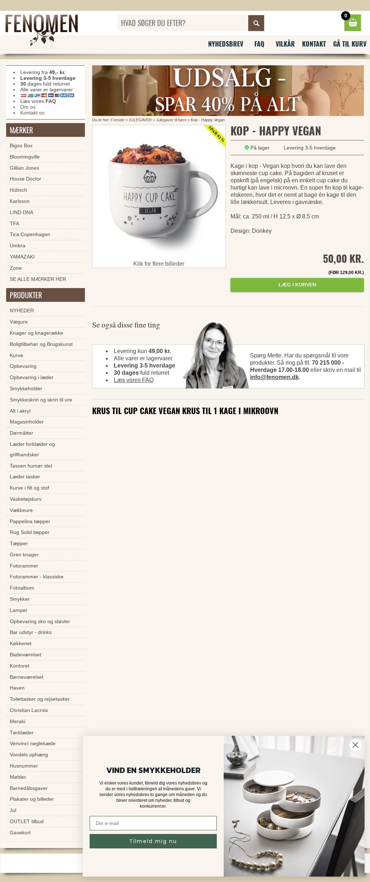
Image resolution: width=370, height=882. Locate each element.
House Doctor (25, 179)
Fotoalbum (22, 588)
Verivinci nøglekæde (33, 743)
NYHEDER (22, 310)
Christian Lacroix (29, 710)
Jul (13, 810)
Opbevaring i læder (31, 377)
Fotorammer (24, 566)
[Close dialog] (355, 745)
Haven (17, 688)
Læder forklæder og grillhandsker (32, 449)
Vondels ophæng (29, 754)
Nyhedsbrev (225, 43)
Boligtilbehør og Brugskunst (41, 344)
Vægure (19, 322)
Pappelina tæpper (30, 521)
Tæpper (19, 543)
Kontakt (314, 43)
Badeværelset (25, 654)
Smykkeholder (26, 388)
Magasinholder (27, 422)
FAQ (259, 43)
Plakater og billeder (32, 799)
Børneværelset (26, 677)
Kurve (16, 355)
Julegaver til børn (171, 120)
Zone (16, 268)
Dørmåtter (21, 433)
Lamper (18, 610)
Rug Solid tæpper (30, 532)
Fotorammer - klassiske (37, 576)
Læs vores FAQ (134, 380)
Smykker (20, 599)
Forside (117, 120)
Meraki (17, 721)
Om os (27, 107)
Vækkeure (21, 510)
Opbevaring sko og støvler (40, 621)
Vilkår (285, 43)
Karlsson (20, 201)
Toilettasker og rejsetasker (40, 699)
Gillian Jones (24, 168)
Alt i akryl (20, 411)
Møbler (18, 777)
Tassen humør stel (31, 466)
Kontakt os (32, 113)
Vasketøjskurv (26, 499)
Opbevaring (23, 366)
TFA (14, 223)
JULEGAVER (140, 120)
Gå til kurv (349, 43)
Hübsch (18, 190)
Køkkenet (20, 643)
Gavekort (20, 832)
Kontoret (19, 666)
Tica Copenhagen (30, 234)
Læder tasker (25, 476)
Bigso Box (21, 145)
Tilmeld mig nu (153, 841)
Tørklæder (22, 732)
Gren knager (24, 554)
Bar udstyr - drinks (31, 632)
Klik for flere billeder (158, 264)
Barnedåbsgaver (29, 788)
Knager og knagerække (36, 333)
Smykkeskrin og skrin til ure (41, 400)
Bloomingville (25, 157)
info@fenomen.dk (274, 377)
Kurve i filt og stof (29, 488)
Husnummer (24, 766)
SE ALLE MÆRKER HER (38, 279)
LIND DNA (21, 212)
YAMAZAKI (22, 257)
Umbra (17, 245)
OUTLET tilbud (27, 821)
